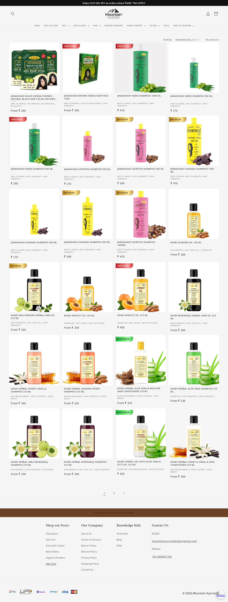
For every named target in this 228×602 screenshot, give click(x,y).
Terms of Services (91, 539)
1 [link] (104, 493)
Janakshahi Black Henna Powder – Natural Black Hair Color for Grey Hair (33, 97)
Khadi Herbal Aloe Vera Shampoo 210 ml (193, 390)
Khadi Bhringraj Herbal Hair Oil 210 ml (193, 317)
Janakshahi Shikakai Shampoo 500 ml (87, 242)
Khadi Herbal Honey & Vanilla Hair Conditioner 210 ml (192, 463)
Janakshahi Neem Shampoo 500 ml (32, 168)
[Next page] (124, 493)
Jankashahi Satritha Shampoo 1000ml (136, 243)
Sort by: (167, 39)
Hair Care (51, 563)
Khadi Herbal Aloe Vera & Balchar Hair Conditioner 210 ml (138, 390)
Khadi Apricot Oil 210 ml (132, 315)
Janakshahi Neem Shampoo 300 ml (191, 96)
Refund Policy (89, 551)
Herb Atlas (122, 533)
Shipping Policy (90, 563)
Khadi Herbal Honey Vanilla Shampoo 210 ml (28, 390)
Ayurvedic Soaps (55, 545)
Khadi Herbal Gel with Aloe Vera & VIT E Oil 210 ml (139, 463)
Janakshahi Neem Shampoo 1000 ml (139, 95)
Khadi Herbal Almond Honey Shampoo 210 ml (82, 390)
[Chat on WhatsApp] (220, 594)
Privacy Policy (89, 557)
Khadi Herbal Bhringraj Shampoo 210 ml (85, 463)
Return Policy (88, 545)
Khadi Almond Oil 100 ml (186, 242)
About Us (86, 533)
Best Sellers (52, 551)
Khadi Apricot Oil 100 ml (79, 315)
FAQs (119, 545)
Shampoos (52, 533)
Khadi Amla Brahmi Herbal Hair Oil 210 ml (33, 317)
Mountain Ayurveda (206, 593)
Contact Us (87, 569)
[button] (13, 14)
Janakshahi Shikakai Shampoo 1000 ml (192, 170)
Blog (119, 539)
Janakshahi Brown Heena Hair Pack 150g (86, 97)
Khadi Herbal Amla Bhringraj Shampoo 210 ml (29, 463)
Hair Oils (51, 539)
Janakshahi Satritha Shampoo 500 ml (140, 168)
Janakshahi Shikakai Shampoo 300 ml (34, 242)
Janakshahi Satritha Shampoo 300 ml (87, 169)
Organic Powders (55, 557)
